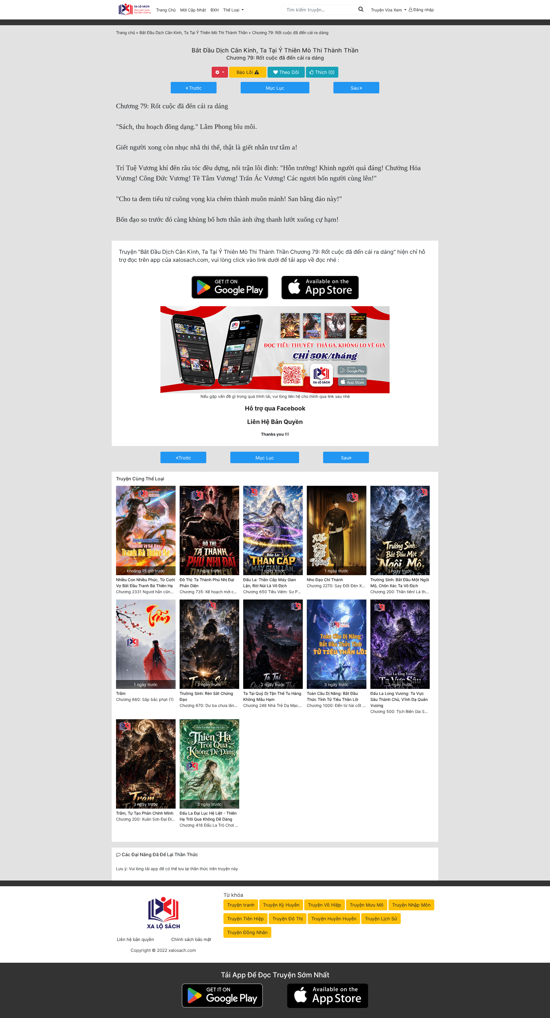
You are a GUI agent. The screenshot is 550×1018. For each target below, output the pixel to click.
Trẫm (120, 693)
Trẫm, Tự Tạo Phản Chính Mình (144, 813)
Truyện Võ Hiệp (324, 905)
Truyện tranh (240, 905)
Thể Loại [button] (231, 9)
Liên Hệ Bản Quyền (275, 421)
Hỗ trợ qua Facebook (275, 408)
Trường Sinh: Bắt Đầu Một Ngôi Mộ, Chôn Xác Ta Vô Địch (399, 582)
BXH (215, 9)
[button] (389, 10)
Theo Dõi (288, 72)
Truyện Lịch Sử (381, 918)
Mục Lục (275, 88)
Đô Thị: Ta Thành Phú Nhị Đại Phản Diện (207, 582)
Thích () (324, 72)
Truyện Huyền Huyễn (333, 918)
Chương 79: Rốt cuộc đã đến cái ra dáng (275, 58)
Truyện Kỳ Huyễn (281, 905)
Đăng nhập (423, 9)
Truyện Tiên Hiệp (245, 918)
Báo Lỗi (245, 72)
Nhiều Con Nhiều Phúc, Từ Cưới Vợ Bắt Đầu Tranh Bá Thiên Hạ (145, 582)
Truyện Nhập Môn (411, 905)
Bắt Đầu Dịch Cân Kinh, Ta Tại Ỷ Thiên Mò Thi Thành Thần (275, 50)
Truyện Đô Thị (287, 918)
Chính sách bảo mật (191, 939)
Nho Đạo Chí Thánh (325, 579)
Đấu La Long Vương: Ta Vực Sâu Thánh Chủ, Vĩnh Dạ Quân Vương (399, 699)
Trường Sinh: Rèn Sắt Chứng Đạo (206, 696)
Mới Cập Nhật (194, 9)
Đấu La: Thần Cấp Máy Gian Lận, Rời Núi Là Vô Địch (269, 582)
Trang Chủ (166, 9)
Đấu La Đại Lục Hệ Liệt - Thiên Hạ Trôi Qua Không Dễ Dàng (208, 816)
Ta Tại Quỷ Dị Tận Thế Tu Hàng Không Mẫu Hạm (272, 696)
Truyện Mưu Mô (367, 905)
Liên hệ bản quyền (135, 939)
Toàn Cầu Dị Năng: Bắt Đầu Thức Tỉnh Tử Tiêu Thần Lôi (332, 696)
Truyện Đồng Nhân (247, 932)
